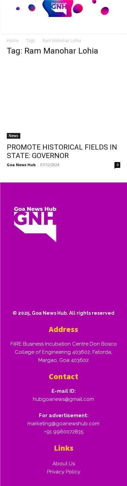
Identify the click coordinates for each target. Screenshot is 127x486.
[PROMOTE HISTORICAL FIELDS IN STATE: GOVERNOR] (63, 101)
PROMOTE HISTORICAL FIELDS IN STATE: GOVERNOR (62, 151)
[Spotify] (59, 270)
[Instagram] (37, 270)
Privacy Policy (63, 472)
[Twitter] (81, 270)
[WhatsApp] (102, 270)
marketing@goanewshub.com (63, 424)
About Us (63, 464)
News (13, 135)
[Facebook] (16, 270)
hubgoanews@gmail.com (63, 399)
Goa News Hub (21, 164)
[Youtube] (16, 292)
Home (13, 40)
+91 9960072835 (63, 432)
